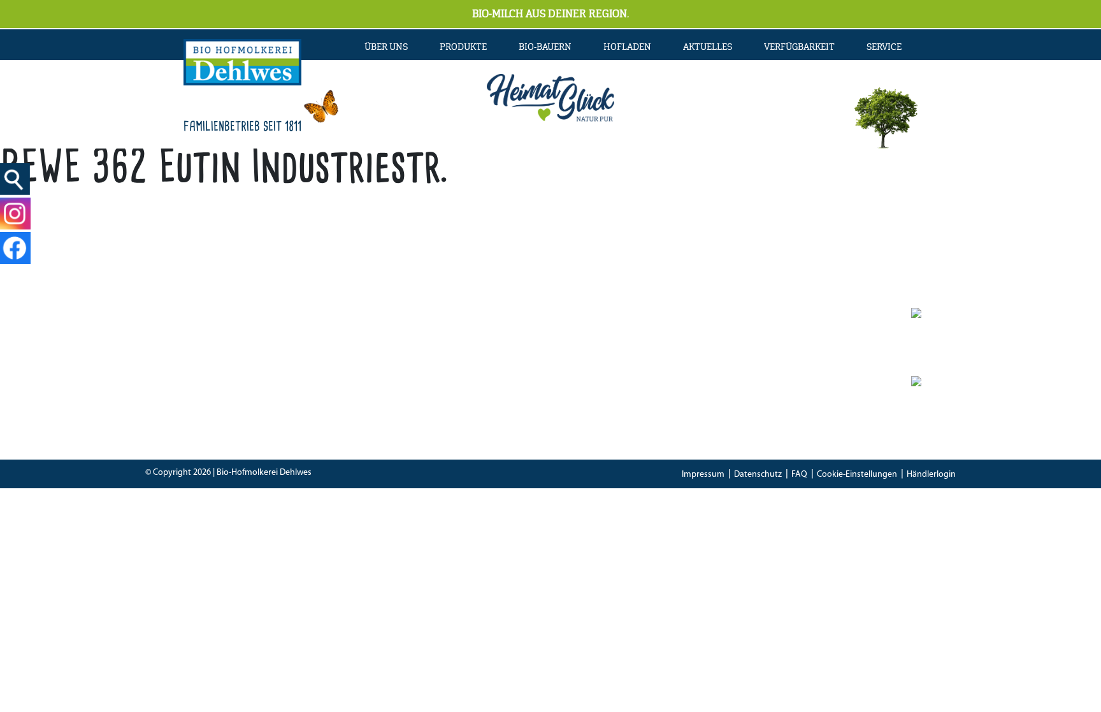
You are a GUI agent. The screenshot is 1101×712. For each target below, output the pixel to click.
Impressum (703, 474)
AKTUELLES (707, 46)
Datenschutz (758, 474)
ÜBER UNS (386, 46)
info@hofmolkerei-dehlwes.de (414, 399)
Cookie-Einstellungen (857, 474)
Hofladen (627, 46)
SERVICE (884, 46)
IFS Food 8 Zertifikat (735, 399)
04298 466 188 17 (428, 381)
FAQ (799, 474)
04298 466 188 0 (438, 363)
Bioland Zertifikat (729, 363)
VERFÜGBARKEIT (799, 46)
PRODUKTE (463, 46)
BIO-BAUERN (545, 46)
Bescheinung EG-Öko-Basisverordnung (775, 381)
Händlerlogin (931, 474)
